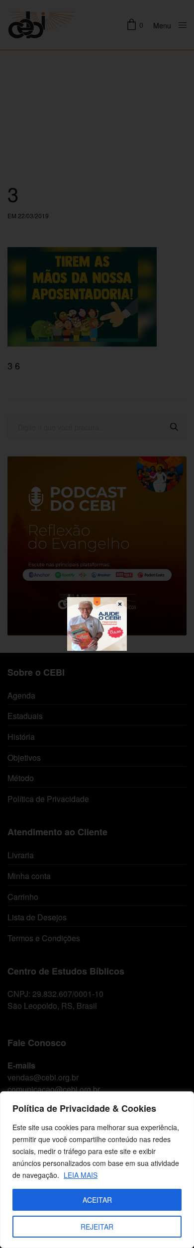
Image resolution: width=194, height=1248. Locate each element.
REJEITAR (97, 1227)
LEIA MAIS (80, 1175)
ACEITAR (97, 1200)
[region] (97, 1169)
